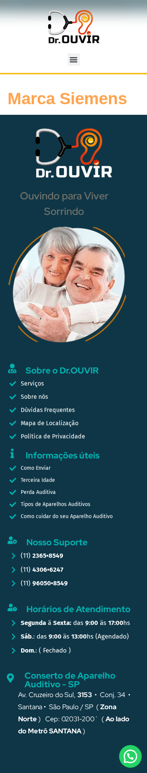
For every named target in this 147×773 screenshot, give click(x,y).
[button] (73, 59)
